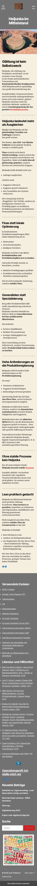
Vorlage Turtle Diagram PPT (13, 594)
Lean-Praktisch (14, 873)
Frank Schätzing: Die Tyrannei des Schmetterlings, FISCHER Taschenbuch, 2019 (16, 746)
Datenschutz (6, 877)
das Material (7, 756)
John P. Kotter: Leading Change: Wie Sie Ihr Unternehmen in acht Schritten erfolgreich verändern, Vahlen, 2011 (17, 683)
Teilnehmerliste (8, 599)
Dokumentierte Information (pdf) (15, 633)
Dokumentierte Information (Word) (16, 628)
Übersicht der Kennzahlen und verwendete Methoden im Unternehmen (14, 645)
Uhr (3, 604)
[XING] (3, 567)
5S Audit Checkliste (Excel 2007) (15, 623)
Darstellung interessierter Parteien (16, 638)
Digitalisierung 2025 (11, 810)
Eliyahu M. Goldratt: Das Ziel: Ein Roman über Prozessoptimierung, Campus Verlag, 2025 (15, 707)
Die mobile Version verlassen (18, 883)
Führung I (6, 805)
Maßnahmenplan (9, 609)
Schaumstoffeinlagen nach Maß (15, 754)
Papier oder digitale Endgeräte (15, 815)
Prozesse (29, 468)
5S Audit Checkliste (10, 618)
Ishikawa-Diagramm (10, 614)
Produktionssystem (19, 109)
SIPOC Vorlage (8, 589)
